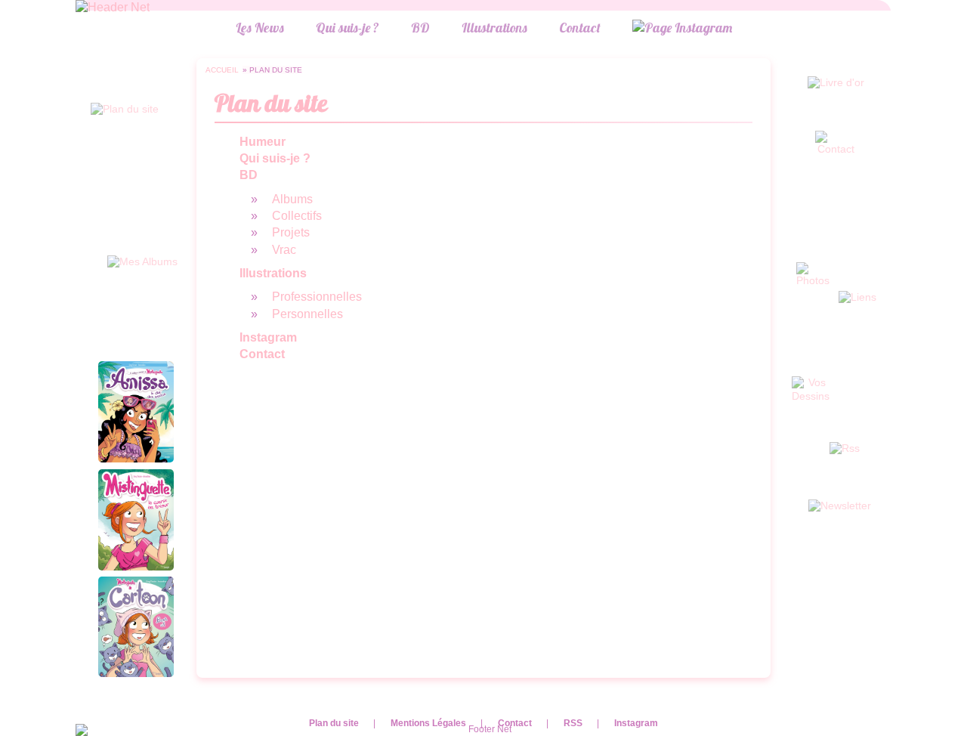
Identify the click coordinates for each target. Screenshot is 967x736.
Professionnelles (317, 296)
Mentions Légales (428, 723)
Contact (580, 27)
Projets (291, 232)
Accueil (222, 70)
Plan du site (334, 723)
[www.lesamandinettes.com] (113, 7)
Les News (260, 27)
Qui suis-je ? (347, 27)
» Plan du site (272, 70)
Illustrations (494, 27)
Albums (292, 199)
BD (420, 27)
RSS (573, 723)
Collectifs (297, 215)
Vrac (284, 249)
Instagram (636, 723)
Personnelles (307, 314)
